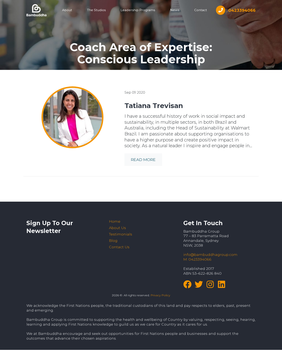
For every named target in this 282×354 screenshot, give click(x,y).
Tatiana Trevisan (153, 105)
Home (114, 221)
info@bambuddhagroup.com (210, 254)
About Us (117, 228)
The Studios (96, 10)
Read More (143, 159)
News (174, 10)
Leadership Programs (138, 10)
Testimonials (120, 234)
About (67, 10)
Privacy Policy (160, 295)
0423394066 (242, 10)
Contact (200, 10)
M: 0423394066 (197, 259)
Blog (113, 240)
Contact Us (119, 247)
